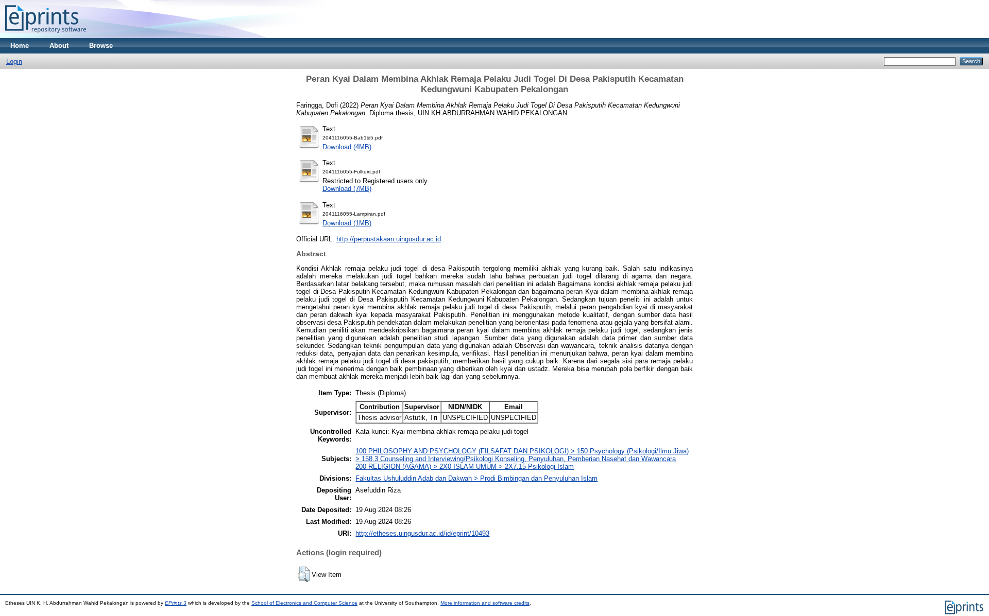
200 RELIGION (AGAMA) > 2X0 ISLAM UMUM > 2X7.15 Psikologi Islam (464, 466)
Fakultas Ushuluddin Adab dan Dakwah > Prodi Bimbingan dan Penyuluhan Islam (476, 478)
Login (14, 61)
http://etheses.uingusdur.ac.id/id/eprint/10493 (422, 533)
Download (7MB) (346, 188)
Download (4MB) (346, 147)
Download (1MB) (346, 223)
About (59, 45)
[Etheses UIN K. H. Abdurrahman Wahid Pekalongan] (45, 36)
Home (19, 45)
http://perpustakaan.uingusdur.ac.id (388, 239)
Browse (101, 45)
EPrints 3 (175, 603)
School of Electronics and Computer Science (304, 603)
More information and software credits (485, 603)
